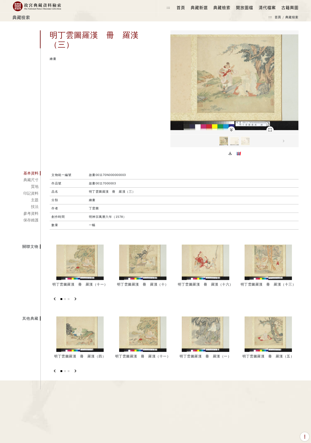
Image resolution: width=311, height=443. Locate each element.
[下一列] (296, 141)
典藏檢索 (292, 17)
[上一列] (173, 141)
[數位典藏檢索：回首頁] (36, 6)
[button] (230, 153)
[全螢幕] (270, 130)
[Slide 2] (65, 299)
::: (168, 7)
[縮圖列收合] (231, 130)
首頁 (278, 17)
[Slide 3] (68, 299)
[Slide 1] (61, 299)
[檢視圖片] (223, 140)
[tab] (26, 173)
